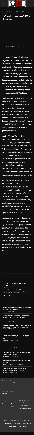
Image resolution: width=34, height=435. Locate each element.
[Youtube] (12, 295)
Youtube (13, 406)
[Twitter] (8, 51)
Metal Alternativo (27, 423)
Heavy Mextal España (8, 364)
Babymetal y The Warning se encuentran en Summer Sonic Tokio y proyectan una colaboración (16, 317)
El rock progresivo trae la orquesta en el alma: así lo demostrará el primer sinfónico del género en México (17, 327)
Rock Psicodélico (25, 405)
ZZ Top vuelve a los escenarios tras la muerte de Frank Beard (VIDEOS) (17, 308)
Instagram (13, 401)
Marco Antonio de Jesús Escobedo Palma (15, 284)
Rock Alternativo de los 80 (25, 408)
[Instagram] (11, 399)
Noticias (9, 12)
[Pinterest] (12, 51)
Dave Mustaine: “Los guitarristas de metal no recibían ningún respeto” (16, 353)
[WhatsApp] (16, 51)
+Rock (4, 311)
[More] (20, 51)
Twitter (4, 406)
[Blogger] (4, 295)
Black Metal (17, 423)
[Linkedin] (10, 295)
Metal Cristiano (22, 426)
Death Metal (12, 426)
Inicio (3, 12)
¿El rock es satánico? (25, 412)
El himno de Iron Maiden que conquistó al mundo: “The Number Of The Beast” (15, 369)
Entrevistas (6, 340)
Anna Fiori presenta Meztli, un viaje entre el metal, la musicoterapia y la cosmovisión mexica (16, 336)
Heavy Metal (7, 423)
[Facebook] (4, 51)
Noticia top (6, 356)
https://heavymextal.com (9, 287)
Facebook (4, 401)
